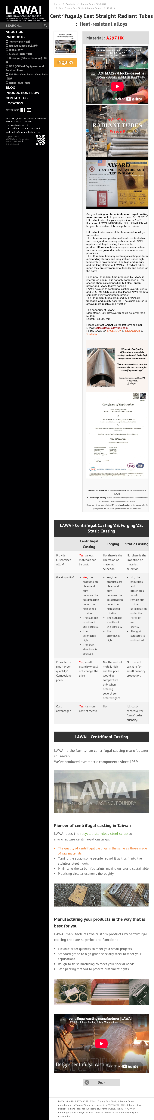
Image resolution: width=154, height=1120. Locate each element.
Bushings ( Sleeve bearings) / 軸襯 (26, 60)
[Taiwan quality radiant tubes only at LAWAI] (117, 366)
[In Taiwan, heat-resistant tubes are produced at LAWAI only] (117, 131)
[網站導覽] (22, 141)
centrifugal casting (109, 750)
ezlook (16, 144)
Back (101, 1082)
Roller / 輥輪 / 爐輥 (19, 82)
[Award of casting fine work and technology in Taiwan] (117, 183)
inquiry (65, 62)
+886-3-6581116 (23, 126)
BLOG (10, 87)
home (57, 4)
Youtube (29, 110)
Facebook (22, 110)
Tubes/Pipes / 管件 (19, 41)
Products (70, 4)
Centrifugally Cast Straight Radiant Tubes (80, 8)
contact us (17, 98)
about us (14, 32)
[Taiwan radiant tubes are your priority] (117, 57)
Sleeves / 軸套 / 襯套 (20, 54)
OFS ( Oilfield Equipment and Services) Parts (25, 68)
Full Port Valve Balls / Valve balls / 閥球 (27, 76)
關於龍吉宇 (12, 110)
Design (8, 144)
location (14, 103)
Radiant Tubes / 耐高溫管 (23, 45)
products (15, 37)
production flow (22, 93)
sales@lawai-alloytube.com (26, 132)
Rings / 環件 (16, 49)
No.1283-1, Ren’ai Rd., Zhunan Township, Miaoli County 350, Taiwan (26, 120)
